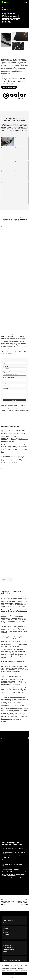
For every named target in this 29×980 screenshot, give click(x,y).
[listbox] (14, 374)
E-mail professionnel (8, 377)
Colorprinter (4, 7)
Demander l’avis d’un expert (9, 87)
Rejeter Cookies (14, 977)
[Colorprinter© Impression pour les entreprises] (6, 2)
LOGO (5, 952)
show (10, 579)
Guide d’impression (8, 920)
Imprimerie (10, 7)
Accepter (14, 973)
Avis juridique (6, 934)
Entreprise (6, 366)
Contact (5, 936)
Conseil (5, 922)
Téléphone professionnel (9, 383)
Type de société (7, 372)
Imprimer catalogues (8, 947)
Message (5, 388)
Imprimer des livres (8, 945)
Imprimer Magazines (8, 949)
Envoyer (14, 400)
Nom (4, 360)
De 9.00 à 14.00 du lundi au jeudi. (11, 960)
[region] (14, 971)
